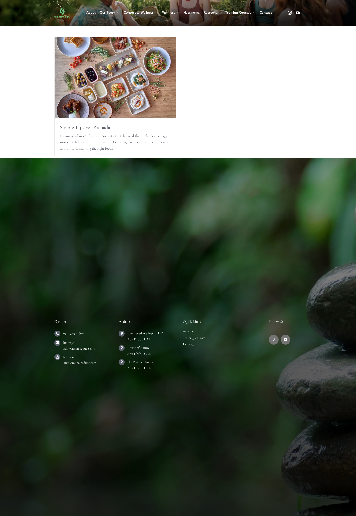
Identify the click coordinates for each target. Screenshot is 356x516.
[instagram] (290, 13)
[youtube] (298, 13)
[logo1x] (62, 9)
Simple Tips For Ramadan (86, 127)
